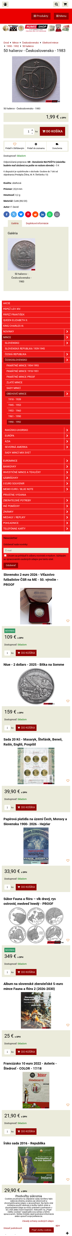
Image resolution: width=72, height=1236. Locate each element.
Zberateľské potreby (17, 500)
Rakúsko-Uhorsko (16, 430)
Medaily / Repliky (14, 517)
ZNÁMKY (8, 511)
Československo (16, 359)
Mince (7, 337)
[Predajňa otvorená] (36, 31)
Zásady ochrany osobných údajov (38, 1221)
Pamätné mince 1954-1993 (23, 365)
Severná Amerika (16, 447)
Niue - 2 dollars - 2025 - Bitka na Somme (34, 665)
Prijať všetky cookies (41, 1230)
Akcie (6, 303)
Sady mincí (14, 388)
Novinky (8, 331)
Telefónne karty (14, 528)
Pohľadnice (11, 523)
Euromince (10, 460)
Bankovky (9, 466)
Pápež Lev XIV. (12, 308)
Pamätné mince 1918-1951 (23, 371)
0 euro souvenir (13, 483)
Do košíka (54, 131)
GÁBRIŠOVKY (10, 477)
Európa (9, 435)
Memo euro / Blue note (18, 489)
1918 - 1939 (14, 399)
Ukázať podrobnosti (13, 1228)
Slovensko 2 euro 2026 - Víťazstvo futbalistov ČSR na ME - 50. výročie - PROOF (31, 579)
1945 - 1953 (14, 405)
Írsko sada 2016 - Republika (24, 1143)
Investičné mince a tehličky (22, 472)
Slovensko (12, 342)
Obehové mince (16, 393)
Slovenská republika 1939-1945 (25, 348)
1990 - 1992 (14, 421)
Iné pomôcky (11, 506)
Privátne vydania (14, 494)
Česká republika (15, 354)
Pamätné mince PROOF (21, 376)
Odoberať (11, 565)
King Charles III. (13, 325)
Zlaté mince (14, 382)
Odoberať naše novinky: (16, 544)
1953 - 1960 (14, 410)
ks (12, 653)
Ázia (7, 441)
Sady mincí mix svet (18, 452)
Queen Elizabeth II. (15, 320)
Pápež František (13, 314)
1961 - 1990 (14, 416)
